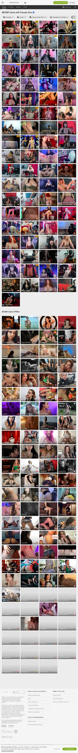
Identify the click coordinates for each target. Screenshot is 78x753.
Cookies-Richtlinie (7, 751)
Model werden (57, 695)
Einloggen (72, 2)
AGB (29, 698)
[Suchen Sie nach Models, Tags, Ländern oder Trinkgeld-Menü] (75, 7)
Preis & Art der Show (38, 17)
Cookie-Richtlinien (33, 705)
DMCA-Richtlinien (33, 702)
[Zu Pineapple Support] (16, 731)
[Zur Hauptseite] (14, 2)
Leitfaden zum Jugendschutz (36, 708)
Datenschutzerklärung (34, 695)
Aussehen (8, 17)
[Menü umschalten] (2, 2)
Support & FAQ (32, 721)
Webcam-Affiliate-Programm (61, 702)
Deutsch (17, 692)
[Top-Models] (25, 2)
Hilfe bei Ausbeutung (33, 712)
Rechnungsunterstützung (35, 724)
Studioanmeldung (58, 698)
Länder (22, 17)
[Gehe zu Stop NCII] (7, 737)
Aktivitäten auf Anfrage (59, 17)
